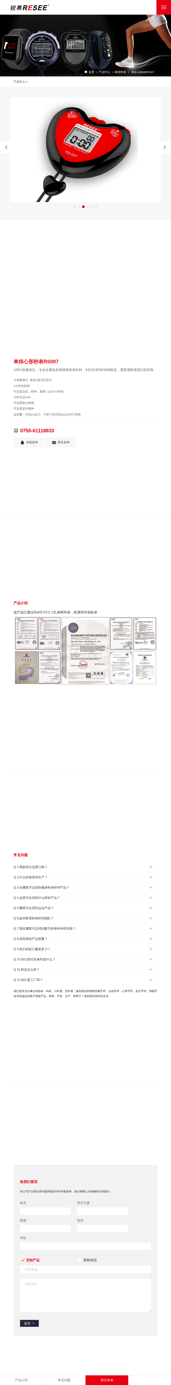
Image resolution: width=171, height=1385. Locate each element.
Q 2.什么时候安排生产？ (31, 877)
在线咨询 (32, 442)
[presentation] (6, 147)
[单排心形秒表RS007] (85, 149)
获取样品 (90, 1260)
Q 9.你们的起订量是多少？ (32, 949)
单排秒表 (120, 72)
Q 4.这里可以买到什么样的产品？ (37, 897)
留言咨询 (63, 442)
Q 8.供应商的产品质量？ (31, 939)
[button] (74, 206)
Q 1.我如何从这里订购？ (31, 867)
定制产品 (33, 1260)
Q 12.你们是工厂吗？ (28, 980)
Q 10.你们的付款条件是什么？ (34, 959)
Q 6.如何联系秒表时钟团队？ (34, 918)
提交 (27, 1323)
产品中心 (104, 72)
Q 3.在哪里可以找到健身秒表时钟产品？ (41, 887)
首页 (91, 72)
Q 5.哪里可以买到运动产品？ (34, 908)
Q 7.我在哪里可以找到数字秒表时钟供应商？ (45, 928)
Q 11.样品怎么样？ (27, 969)
